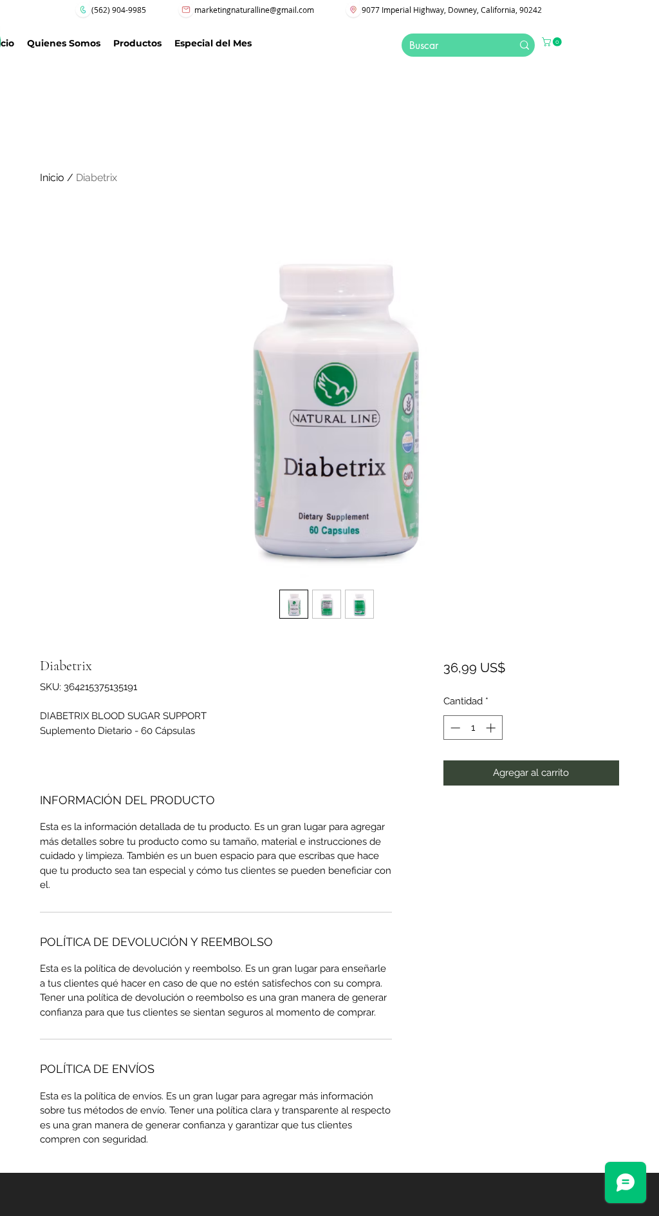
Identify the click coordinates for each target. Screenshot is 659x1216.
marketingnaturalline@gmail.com (254, 10)
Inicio (52, 177)
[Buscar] (524, 45)
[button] (553, 41)
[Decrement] (454, 728)
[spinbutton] (472, 728)
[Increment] (492, 728)
